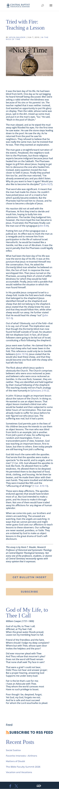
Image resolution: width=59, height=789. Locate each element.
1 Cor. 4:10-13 (40, 485)
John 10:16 (21, 354)
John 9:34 (43, 225)
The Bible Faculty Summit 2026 (23, 766)
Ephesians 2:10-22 (39, 390)
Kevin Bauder (17, 37)
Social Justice (13, 750)
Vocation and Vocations (19, 772)
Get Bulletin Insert (30, 577)
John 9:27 (47, 184)
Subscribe (29, 591)
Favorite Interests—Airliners (21, 755)
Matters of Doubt (15, 761)
